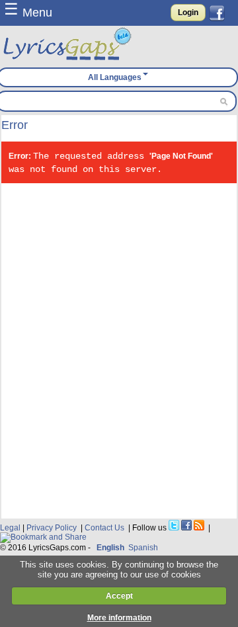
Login (188, 12)
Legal (10, 527)
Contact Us (104, 527)
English (110, 547)
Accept (119, 596)
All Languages (114, 77)
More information (119, 617)
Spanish (143, 547)
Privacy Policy (51, 527)
